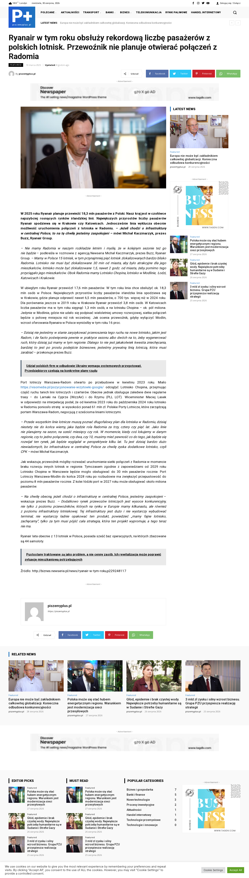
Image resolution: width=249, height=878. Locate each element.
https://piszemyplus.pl (58, 611)
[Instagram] (198, 3)
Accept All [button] (236, 870)
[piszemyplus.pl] (12, 74)
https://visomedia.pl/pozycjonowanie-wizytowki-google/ (62, 387)
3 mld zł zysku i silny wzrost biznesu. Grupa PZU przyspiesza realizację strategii (207, 291)
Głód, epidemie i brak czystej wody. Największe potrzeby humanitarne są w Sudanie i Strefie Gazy (208, 268)
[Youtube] (208, 3)
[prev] (231, 22)
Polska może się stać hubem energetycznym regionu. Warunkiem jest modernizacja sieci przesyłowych (118, 22)
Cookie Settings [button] (213, 870)
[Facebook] (193, 3)
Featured (16, 65)
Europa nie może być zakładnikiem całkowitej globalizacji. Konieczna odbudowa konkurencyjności (194, 159)
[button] (234, 12)
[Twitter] (203, 3)
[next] (238, 22)
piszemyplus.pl (27, 73)
